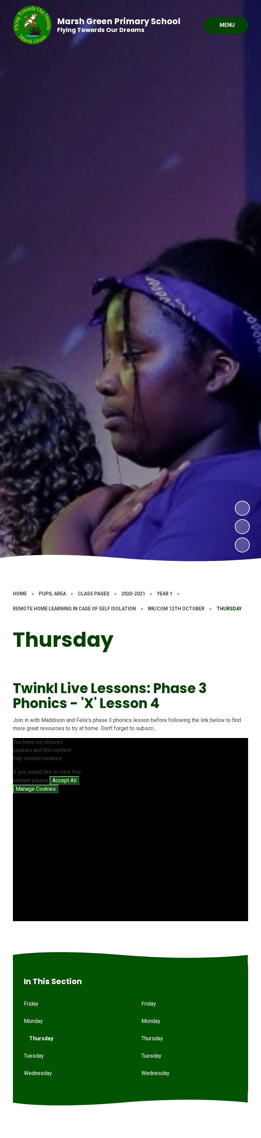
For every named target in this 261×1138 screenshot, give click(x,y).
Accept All (64, 780)
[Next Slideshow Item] (242, 508)
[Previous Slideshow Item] (242, 526)
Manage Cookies (36, 789)
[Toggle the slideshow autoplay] (242, 545)
